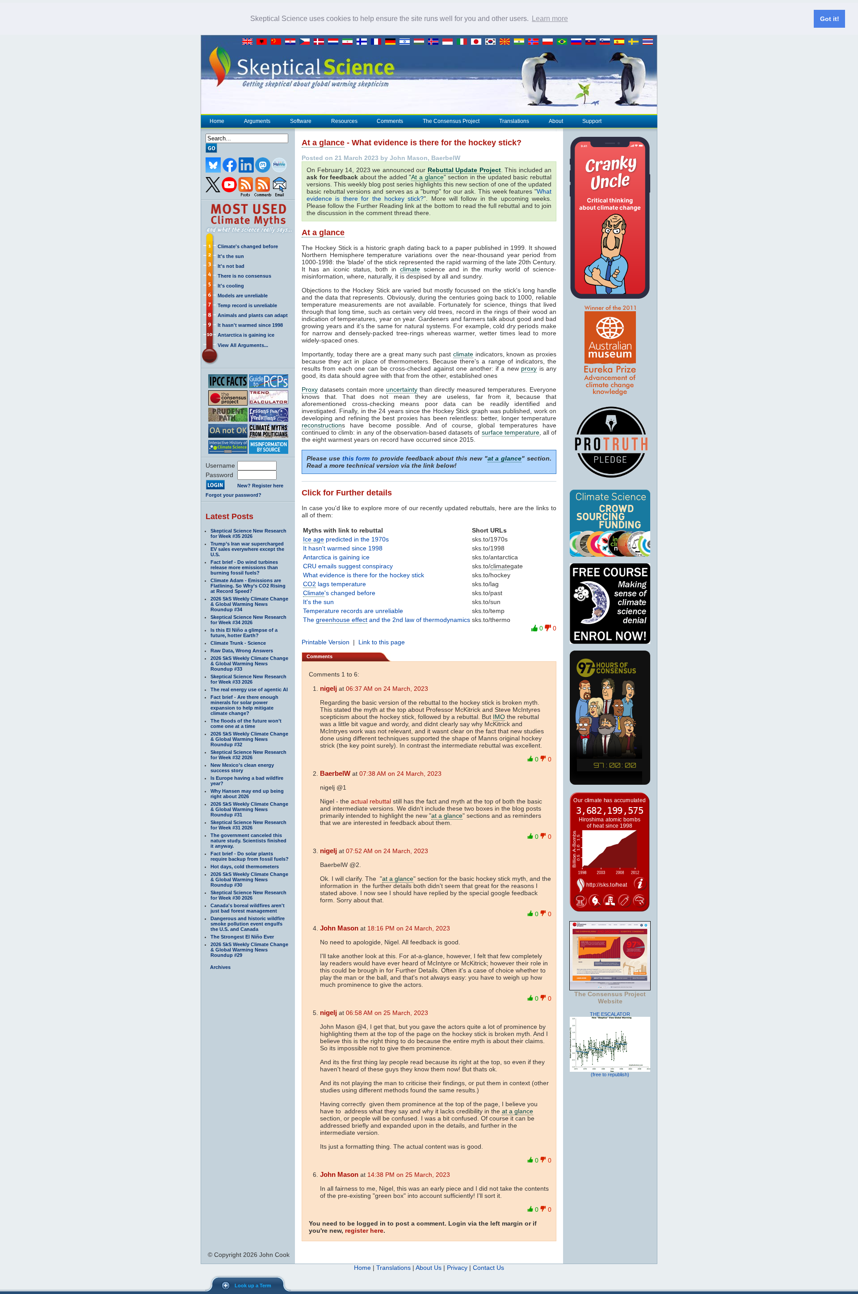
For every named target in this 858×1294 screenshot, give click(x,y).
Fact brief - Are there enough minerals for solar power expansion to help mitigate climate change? (244, 705)
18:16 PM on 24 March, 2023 (408, 928)
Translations (514, 121)
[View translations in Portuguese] (564, 42)
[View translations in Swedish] (635, 42)
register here (364, 1230)
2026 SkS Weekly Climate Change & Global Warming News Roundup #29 (249, 950)
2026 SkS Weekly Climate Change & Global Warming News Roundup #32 (249, 739)
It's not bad (231, 266)
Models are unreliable (243, 295)
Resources (344, 121)
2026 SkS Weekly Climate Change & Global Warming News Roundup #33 (249, 663)
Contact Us (488, 1267)
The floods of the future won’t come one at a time (246, 723)
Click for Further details (347, 492)
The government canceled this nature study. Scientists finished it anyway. (248, 841)
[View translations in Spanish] (621, 42)
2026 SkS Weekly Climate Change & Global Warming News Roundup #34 (249, 604)
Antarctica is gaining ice (246, 335)
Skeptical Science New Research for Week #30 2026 (248, 895)
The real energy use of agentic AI (249, 689)
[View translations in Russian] (578, 42)
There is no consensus (244, 276)
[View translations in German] (392, 42)
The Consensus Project (451, 121)
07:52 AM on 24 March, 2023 (387, 850)
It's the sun (231, 256)
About (556, 121)
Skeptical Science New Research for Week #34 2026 (248, 619)
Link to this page (381, 642)
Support (591, 121)
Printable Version (325, 642)
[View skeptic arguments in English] (249, 42)
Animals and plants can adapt (253, 315)
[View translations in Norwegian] (535, 42)
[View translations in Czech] (306, 42)
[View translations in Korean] (492, 42)
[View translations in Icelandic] (435, 42)
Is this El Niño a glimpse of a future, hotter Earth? (244, 632)
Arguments (257, 121)
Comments (390, 121)
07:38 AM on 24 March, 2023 (400, 773)
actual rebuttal (371, 801)
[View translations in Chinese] (278, 42)
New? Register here (260, 485)
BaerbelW (335, 773)
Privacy (457, 1267)
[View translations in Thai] (649, 42)
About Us (429, 1267)
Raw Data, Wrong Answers (241, 650)
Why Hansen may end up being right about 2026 (247, 793)
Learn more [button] (550, 18)
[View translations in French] (378, 42)
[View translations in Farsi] (349, 42)
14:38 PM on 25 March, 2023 (408, 1174)
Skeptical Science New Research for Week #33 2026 (248, 679)
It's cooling (231, 285)
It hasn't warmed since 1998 (250, 325)
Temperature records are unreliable (353, 610)
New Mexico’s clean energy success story (242, 767)
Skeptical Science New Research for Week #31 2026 (248, 825)
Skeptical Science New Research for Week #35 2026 (248, 533)
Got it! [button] (829, 18)
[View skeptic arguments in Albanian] (264, 42)
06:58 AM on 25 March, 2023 (387, 1012)
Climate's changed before (248, 246)
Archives (220, 967)
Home (217, 121)
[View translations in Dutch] (335, 42)
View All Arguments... (243, 345)
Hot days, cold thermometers (244, 866)
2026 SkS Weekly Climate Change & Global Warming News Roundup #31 (249, 809)
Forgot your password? (233, 495)
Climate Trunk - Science (238, 643)
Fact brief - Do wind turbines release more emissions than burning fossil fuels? (244, 567)
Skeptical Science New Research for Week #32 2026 (248, 754)
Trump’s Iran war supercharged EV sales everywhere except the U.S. (247, 549)
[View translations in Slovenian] (607, 42)
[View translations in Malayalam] (521, 42)
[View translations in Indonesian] (449, 42)
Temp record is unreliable (247, 305)
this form (356, 458)
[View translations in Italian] (464, 42)
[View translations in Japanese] (478, 42)
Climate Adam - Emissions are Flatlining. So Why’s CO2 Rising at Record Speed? (248, 586)
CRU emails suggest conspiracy (348, 566)
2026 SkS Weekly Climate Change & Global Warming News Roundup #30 (249, 879)
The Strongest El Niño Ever (242, 936)
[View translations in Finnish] (364, 42)
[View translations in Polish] (550, 42)
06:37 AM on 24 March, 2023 (387, 688)
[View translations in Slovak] (592, 42)
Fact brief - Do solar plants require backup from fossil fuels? (249, 856)
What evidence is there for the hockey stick (363, 575)
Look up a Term (253, 1285)
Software (300, 121)
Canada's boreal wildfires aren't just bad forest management (247, 908)
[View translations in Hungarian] (421, 42)
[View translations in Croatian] (292, 42)
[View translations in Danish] (321, 42)
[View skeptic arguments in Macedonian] (507, 42)
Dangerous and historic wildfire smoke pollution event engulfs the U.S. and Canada (247, 924)
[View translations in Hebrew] (407, 42)
